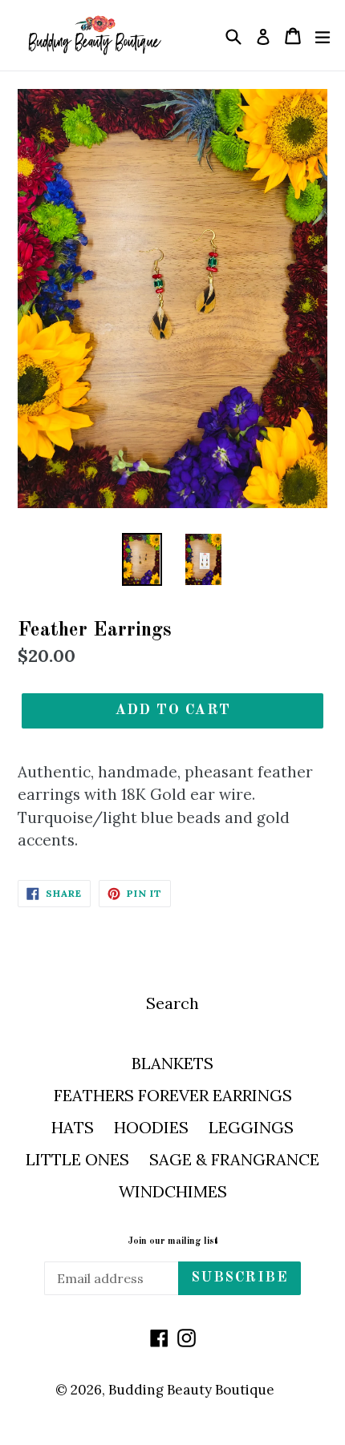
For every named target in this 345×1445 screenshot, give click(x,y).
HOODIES (151, 1127)
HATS (72, 1127)
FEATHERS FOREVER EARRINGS (173, 1095)
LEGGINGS (251, 1127)
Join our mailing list (173, 1241)
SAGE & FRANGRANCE (234, 1159)
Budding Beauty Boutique (191, 1390)
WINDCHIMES (173, 1191)
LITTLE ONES (77, 1159)
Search (172, 1003)
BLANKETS (172, 1063)
